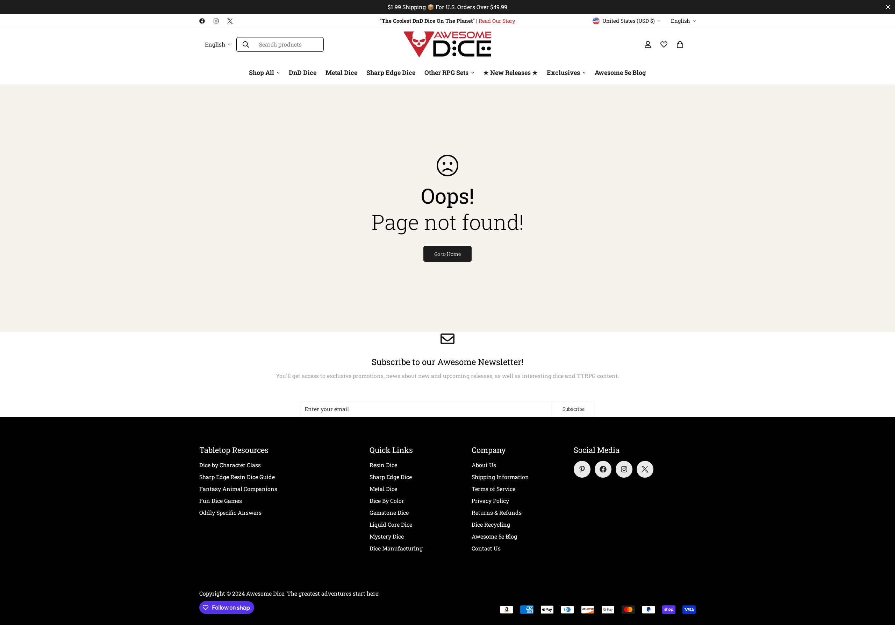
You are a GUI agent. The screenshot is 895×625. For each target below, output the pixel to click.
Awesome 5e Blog (620, 72)
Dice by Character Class (230, 465)
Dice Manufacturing (396, 548)
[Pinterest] (582, 469)
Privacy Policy (490, 500)
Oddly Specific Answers (230, 512)
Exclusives (563, 72)
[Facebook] (202, 21)
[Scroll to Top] (881, 587)
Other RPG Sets (446, 72)
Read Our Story (497, 20)
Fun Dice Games (220, 500)
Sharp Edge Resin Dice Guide (237, 476)
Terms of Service (493, 488)
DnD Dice (302, 72)
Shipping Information (500, 476)
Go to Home (447, 254)
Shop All (261, 72)
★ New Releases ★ (510, 72)
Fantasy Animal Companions (238, 488)
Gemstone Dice (389, 512)
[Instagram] (216, 21)
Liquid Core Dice (391, 524)
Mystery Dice (387, 536)
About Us (484, 465)
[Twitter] (230, 21)
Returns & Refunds (497, 512)
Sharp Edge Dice (390, 72)
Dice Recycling (491, 524)
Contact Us (486, 548)
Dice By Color (387, 500)
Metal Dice (341, 72)
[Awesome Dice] (447, 44)
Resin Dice (383, 465)
